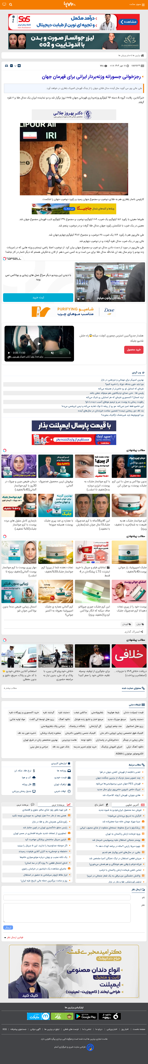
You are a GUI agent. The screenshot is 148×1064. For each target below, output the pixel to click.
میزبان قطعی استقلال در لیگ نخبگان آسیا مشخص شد (115, 858)
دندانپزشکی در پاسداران (107, 740)
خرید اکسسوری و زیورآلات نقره (24, 713)
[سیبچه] (110, 1017)
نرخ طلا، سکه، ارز (22, 771)
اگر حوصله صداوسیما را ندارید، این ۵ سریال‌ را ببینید (42, 846)
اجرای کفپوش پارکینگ (111, 747)
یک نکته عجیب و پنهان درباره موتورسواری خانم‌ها (43, 857)
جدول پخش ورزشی (21, 791)
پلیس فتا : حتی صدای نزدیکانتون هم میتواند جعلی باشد (117, 393)
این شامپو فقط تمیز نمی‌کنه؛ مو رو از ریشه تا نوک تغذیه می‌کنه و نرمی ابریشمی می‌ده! (103, 406)
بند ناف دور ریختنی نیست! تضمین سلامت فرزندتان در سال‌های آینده (111, 411)
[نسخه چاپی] (6, 65)
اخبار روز (125, 1029)
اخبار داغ (99, 804)
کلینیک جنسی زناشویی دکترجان (80, 733)
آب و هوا (26, 778)
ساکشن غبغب (80, 713)
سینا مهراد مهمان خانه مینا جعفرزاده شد (121, 822)
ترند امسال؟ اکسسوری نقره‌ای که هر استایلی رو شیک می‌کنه (115, 397)
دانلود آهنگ (64, 719)
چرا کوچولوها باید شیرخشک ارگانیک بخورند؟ (122, 415)
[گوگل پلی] (86, 1017)
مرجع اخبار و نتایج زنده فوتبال (88, 719)
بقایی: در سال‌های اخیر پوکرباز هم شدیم (121, 852)
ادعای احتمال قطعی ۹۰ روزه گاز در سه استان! (46, 863)
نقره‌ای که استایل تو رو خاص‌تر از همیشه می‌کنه (121, 389)
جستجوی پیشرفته (18, 1029)
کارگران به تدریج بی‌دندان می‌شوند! (124, 816)
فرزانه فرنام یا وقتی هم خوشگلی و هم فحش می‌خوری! (115, 864)
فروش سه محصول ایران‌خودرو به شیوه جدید (120, 810)
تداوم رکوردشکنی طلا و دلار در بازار (124, 882)
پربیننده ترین (58, 804)
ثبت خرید (38, 297)
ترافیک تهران (60, 784)
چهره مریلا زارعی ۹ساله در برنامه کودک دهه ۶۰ (118, 846)
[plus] (19, 65)
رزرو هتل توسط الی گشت (41, 719)
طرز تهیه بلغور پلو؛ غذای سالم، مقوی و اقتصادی (44, 810)
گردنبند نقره (48, 713)
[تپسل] (4, 259)
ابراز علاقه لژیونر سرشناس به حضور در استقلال (45, 875)
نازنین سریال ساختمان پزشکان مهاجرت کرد (45, 840)
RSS (5, 1029)
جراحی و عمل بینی (39, 747)
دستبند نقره (63, 713)
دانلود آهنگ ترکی (135, 747)
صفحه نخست (139, 1029)
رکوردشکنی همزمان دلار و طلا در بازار (49, 822)
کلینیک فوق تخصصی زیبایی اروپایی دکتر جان (121, 733)
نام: (143, 898)
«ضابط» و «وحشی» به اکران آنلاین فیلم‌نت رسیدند (43, 852)
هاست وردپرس (69, 740)
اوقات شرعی (60, 791)
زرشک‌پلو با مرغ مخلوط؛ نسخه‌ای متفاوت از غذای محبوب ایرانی (110, 828)
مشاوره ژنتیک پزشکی (50, 733)
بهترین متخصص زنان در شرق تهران (40, 740)
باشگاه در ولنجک (77, 726)
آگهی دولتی (35, 1029)
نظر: (143, 905)
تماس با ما (87, 1029)
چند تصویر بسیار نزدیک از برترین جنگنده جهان (118, 778)
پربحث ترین (22, 804)
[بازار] (62, 1017)
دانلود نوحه (86, 740)
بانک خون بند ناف (60, 747)
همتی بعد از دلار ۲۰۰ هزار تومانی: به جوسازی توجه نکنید (39, 816)
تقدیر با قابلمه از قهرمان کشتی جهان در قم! (120, 772)
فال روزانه (26, 784)
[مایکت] (38, 1017)
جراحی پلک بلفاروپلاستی (53, 726)
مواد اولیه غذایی (17, 719)
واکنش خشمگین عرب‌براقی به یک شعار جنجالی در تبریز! (113, 876)
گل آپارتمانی (95, 726)
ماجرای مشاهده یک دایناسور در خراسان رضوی (44, 869)
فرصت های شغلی (71, 1029)
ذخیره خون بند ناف (27, 733)
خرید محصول (134, 350)
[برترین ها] (69, 4)
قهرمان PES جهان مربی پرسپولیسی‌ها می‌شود (118, 784)
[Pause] (78, 299)
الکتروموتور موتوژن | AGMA (129, 754)
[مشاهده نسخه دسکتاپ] (4, 4)
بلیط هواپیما (113, 713)
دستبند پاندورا (136, 719)
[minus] (11, 65)
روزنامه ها (61, 771)
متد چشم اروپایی (113, 726)
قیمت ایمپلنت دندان (133, 713)
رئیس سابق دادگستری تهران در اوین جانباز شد (45, 828)
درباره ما (99, 1029)
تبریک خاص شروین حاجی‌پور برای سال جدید (118, 789)
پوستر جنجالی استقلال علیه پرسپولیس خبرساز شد (116, 840)
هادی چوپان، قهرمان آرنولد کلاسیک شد (121, 795)
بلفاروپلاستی (97, 713)
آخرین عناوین (132, 804)
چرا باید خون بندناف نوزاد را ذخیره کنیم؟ (124, 384)
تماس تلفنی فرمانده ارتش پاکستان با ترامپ (120, 870)
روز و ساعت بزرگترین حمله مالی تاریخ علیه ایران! (44, 881)
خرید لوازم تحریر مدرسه (85, 747)
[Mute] (83, 299)
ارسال (8, 927)
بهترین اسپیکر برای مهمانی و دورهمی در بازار (122, 380)
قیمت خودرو (60, 778)
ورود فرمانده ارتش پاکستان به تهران (123, 834)
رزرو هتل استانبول (134, 726)
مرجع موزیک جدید (117, 719)
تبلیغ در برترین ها (51, 1029)
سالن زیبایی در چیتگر (133, 740)
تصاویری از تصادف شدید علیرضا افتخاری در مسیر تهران (39, 833)
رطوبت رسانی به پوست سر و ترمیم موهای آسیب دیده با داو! (114, 402)
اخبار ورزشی (112, 1029)
